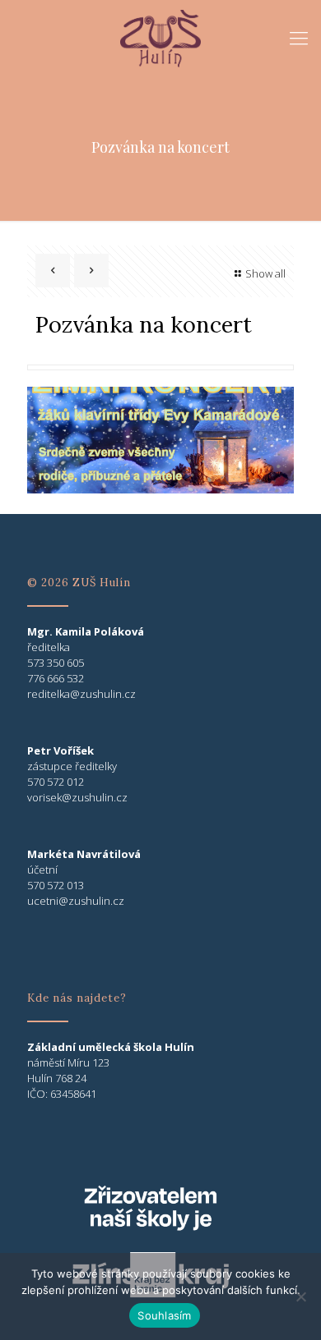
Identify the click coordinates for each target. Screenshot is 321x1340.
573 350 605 (55, 662)
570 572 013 (55, 885)
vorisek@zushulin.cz (77, 797)
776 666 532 (55, 678)
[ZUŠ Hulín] (160, 37)
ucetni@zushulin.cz (75, 900)
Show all (265, 273)
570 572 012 (55, 781)
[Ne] (300, 1296)
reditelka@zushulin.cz (81, 693)
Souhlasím (164, 1315)
